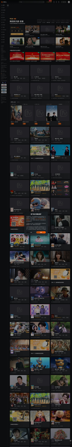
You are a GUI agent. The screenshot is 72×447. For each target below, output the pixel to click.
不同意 (31, 232)
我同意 (41, 232)
